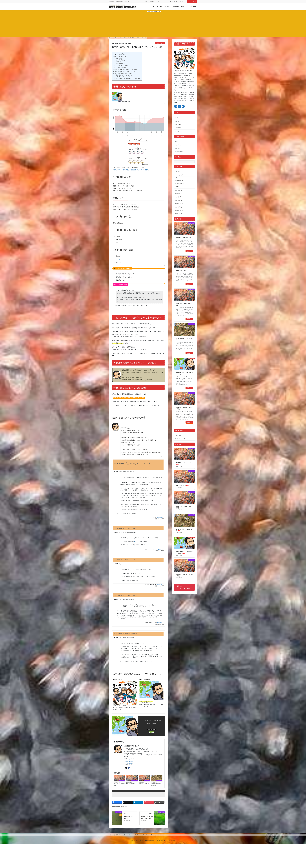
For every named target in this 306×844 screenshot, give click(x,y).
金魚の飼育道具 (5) (179, 207)
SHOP (146, 1)
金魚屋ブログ (117, 679)
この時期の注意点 (120, 60)
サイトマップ (164, 1)
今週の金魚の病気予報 (120, 56)
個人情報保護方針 (173, 1)
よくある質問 (178, 127)
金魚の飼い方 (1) (179, 203)
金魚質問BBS (129, 763)
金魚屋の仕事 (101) (179, 210)
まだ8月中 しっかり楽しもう (119, 784)
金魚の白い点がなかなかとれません (125, 77)
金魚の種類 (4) (178, 200)
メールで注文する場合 (180, 439)
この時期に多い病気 (121, 67)
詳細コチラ (189, 251)
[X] (125, 768)
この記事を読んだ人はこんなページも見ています (128, 78)
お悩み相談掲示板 (179, 151)
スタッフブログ (129, 760)
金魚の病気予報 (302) (180, 197)
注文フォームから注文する (154, 11)
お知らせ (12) (178, 171)
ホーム (176, 117)
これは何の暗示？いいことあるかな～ (156, 784)
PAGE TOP (298, 817)
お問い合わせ (192, 1)
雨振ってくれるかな (130, 783)
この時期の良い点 (120, 63)
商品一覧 (177, 121)
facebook (152, 1)
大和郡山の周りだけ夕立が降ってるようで (144, 784)
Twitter (157, 1)
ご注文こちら (178, 435)
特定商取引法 (182, 1)
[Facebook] (129, 768)
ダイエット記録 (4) (179, 183)
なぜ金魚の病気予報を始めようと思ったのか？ (126, 69)
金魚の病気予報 (160, 43)
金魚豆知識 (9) (178, 213)
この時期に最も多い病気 (122, 65)
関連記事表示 (160, 517)
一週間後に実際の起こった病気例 (123, 73)
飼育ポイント (119, 61)
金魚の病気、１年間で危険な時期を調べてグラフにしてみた (131, 170)
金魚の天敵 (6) (178, 190)
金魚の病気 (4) (178, 193)
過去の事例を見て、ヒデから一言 (124, 75)
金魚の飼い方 (178, 145)
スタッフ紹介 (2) (179, 180)
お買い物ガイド (126, 835)
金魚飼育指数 (119, 58)
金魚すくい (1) (178, 186)
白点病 (118, 259)
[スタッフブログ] (117, 818)
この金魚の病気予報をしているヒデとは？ (125, 71)
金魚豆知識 (177, 148)
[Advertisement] (153, 24)
